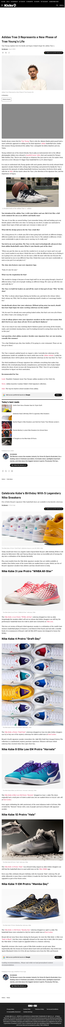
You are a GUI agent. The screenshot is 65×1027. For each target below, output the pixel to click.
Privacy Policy (10, 1009)
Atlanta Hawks (6, 99)
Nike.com (50, 621)
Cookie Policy (26, 1009)
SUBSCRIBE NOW (54, 1)
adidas (43, 143)
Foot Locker (52, 734)
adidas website (49, 355)
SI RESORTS (29, 1)
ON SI (8, 1)
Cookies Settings (27, 1012)
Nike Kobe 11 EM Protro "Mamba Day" (17, 930)
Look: (3, 379)
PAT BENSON (13, 454)
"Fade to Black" (7, 939)
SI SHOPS (36, 1)
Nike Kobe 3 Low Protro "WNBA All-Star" (19, 617)
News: (4, 384)
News (8, 997)
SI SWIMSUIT (14, 1)
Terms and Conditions (52, 1009)
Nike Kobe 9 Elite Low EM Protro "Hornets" (19, 795)
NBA (11, 171)
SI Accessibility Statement (14, 1012)
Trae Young (25, 141)
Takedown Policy (39, 1009)
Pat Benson (5, 49)
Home (3, 479)
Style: (3, 389)
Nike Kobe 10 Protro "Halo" (14, 867)
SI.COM (3, 1)
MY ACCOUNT (44, 1)
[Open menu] (2, 5)
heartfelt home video (33, 155)
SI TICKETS (22, 1)
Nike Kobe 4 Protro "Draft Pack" (15, 732)
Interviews (10, 479)
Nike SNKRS (43, 869)
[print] (12, 471)
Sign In (61, 5)
